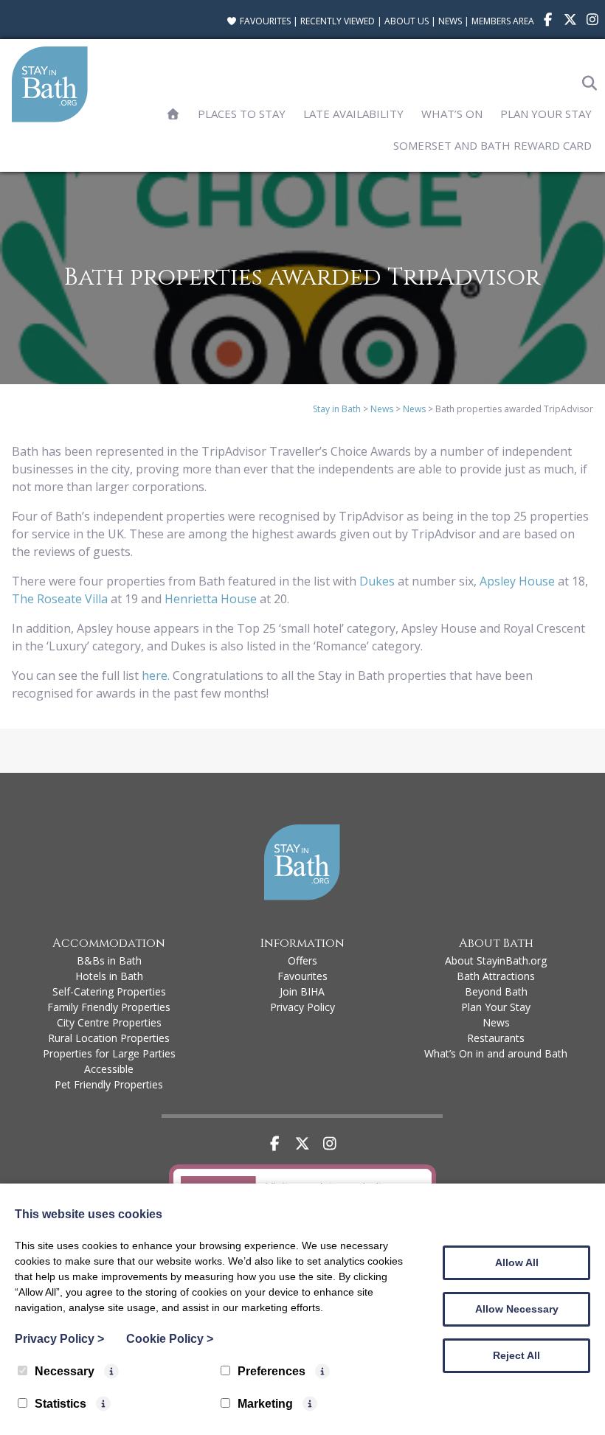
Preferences (271, 1371)
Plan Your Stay (546, 113)
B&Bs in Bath (109, 960)
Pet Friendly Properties (109, 1084)
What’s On (452, 113)
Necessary (64, 1371)
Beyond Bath (496, 991)
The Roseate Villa (60, 599)
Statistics (60, 1403)
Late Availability (353, 113)
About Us (406, 21)
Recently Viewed (337, 21)
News (450, 21)
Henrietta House (211, 599)
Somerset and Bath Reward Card (492, 145)
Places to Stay (242, 113)
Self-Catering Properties (109, 991)
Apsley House (517, 581)
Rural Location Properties (109, 1038)
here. (154, 675)
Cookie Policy (169, 1338)
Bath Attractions (496, 976)
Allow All (517, 1262)
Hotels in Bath (109, 976)
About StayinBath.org (496, 960)
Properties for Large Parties (109, 1053)
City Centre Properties (109, 1022)
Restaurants (496, 1038)
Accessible (109, 1069)
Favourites (264, 21)
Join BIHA (302, 991)
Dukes (377, 581)
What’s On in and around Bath (495, 1053)
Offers (302, 960)
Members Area (502, 21)
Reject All (516, 1355)
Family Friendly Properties (108, 1007)
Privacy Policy (302, 1007)
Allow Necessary (517, 1309)
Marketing (265, 1403)
